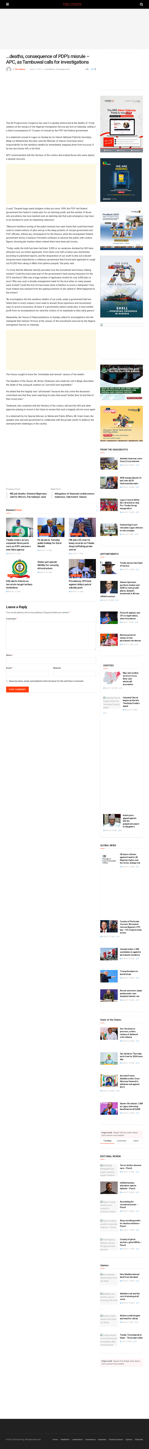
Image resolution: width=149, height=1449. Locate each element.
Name (10, 655)
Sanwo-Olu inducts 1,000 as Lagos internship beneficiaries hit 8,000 (131, 1106)
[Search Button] (141, 4)
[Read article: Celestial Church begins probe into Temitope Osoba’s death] (112, 702)
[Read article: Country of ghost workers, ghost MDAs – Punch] (109, 1244)
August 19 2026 (127, 569)
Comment (12, 618)
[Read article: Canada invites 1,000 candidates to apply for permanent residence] (109, 954)
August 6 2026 (127, 534)
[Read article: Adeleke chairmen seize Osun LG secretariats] (109, 463)
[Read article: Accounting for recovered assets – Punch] (109, 1206)
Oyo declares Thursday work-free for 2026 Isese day (131, 1056)
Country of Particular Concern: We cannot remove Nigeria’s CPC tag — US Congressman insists (131, 927)
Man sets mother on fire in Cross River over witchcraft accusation (131, 678)
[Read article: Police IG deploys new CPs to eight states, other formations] (109, 617)
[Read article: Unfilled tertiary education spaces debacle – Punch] (109, 1188)
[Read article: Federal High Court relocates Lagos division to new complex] (109, 529)
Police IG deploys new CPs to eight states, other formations (130, 616)
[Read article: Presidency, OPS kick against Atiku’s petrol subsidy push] (82, 568)
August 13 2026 (130, 710)
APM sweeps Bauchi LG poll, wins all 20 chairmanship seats (130, 481)
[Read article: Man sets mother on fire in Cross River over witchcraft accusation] (112, 678)
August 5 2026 (127, 1322)
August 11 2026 (127, 1249)
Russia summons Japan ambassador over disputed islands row (131, 993)
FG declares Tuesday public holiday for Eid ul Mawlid (49, 543)
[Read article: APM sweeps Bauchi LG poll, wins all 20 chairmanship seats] (109, 483)
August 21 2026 (14, 554)
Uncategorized (63, 69)
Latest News (77, 1439)
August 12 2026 (127, 512)
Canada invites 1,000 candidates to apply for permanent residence (130, 952)
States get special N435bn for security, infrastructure (48, 565)
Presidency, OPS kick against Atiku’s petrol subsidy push (80, 584)
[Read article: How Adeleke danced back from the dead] (109, 1279)
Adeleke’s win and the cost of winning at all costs (130, 1296)
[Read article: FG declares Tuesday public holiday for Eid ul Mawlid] (51, 527)
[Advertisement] (74, 29)
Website (57, 668)
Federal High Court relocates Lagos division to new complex (131, 528)
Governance (90, 1439)
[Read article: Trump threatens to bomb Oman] (109, 976)
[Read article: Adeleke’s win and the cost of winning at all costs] (109, 1298)
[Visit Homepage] (74, 4)
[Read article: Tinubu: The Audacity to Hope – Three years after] (109, 1340)
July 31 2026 (126, 1341)
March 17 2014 (36, 69)
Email (9, 668)
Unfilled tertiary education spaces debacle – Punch (128, 1186)
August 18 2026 (127, 465)
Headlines (50, 69)
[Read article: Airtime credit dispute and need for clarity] (109, 1320)
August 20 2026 (111, 688)
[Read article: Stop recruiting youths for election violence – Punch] (109, 1225)
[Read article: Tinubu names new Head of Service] (109, 568)
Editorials (139, 1439)
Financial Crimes (116, 1439)
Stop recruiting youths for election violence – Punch (130, 1223)
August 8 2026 (108, 600)
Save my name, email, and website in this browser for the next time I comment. (46, 681)
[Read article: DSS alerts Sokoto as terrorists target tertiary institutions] (19, 568)
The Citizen (20, 69)
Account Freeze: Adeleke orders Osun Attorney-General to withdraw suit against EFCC (130, 1081)
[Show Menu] (7, 4)
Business (102, 1439)
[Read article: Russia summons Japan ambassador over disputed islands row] (109, 995)
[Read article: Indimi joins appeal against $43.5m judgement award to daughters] (112, 820)
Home (55, 1439)
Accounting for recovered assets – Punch (129, 1204)
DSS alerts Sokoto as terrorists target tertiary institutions (19, 584)
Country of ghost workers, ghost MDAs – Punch (131, 1242)
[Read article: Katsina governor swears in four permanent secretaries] (109, 640)
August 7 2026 (127, 622)
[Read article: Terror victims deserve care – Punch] (109, 1170)
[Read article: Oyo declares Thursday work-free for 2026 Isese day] (109, 1058)
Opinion (129, 1439)
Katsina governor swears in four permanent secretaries (130, 638)
